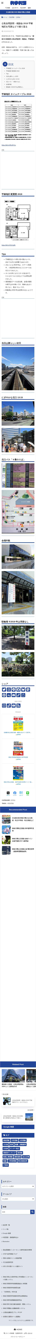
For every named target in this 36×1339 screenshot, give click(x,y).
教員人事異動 (8, 1157)
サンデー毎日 (14, 1148)
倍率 (11, 1144)
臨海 (29, 8)
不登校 (5, 1165)
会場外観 (9, 84)
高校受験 (11, 803)
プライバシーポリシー (18, 1336)
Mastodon (6, 1241)
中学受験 (15, 1140)
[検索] (32, 1212)
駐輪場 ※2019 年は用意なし (14, 87)
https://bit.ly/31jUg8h (8, 245)
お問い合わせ (28, 1333)
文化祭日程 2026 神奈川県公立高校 (18, 12)
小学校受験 (12, 1161)
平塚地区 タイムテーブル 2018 (15, 68)
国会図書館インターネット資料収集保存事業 (17, 1250)
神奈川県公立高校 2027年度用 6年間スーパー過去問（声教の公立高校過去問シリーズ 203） (18, 782)
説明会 (13, 800)
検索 (8, 8)
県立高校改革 (22, 1161)
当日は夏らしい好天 (12, 76)
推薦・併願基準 (20, 1144)
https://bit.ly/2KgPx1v (9, 145)
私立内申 (23, 8)
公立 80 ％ (15, 8)
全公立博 (26, 1157)
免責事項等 (19, 1333)
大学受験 (23, 1140)
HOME (19, 1329)
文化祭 (5, 1148)
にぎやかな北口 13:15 (12, 79)
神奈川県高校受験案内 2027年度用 (18, 757)
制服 (4, 1161)
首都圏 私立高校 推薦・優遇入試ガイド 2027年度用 (18, 732)
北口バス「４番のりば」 (13, 81)
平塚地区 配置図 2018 (12, 71)
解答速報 (18, 1157)
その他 (5, 1144)
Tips (7, 73)
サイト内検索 (9, 1333)
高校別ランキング (9, 1153)
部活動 (20, 1153)
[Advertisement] (18, 170)
